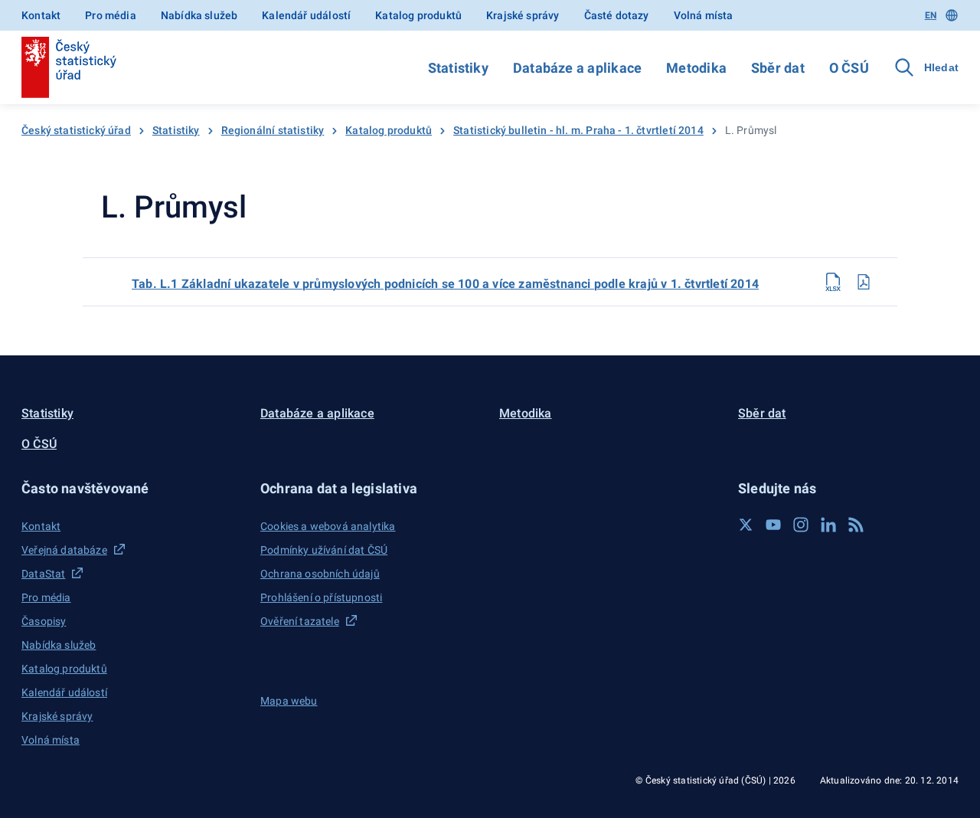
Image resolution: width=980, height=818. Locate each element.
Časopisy (43, 621)
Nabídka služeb (199, 15)
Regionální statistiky (273, 130)
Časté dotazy (616, 15)
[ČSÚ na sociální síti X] (745, 524)
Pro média (110, 15)
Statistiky (458, 68)
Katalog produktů (418, 15)
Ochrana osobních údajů (320, 574)
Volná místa (703, 15)
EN (930, 15)
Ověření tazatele (299, 621)
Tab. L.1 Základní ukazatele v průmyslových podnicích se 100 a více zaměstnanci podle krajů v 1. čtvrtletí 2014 (445, 283)
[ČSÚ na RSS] (856, 524)
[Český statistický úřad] (68, 67)
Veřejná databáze (64, 550)
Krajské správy (522, 15)
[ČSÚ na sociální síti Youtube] (773, 524)
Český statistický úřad (76, 130)
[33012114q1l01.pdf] (863, 282)
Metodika (696, 68)
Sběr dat (778, 68)
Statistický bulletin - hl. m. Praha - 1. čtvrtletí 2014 (578, 130)
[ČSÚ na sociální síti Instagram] (800, 524)
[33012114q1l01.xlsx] (833, 282)
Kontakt (40, 15)
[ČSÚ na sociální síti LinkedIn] (828, 524)
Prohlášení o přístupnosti (321, 597)
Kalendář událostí (306, 15)
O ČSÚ (849, 68)
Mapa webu (289, 701)
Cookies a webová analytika (328, 526)
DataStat (43, 574)
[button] (131, 488)
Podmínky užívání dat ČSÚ (323, 550)
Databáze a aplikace (577, 68)
